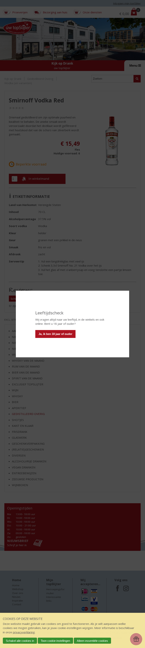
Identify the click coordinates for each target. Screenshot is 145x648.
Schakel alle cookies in (20, 640)
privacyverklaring (24, 632)
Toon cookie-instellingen (55, 640)
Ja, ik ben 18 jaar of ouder (55, 333)
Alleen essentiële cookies (92, 640)
